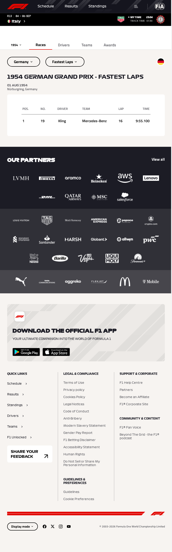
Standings (97, 6)
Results (71, 6)
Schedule (46, 6)
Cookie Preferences (78, 499)
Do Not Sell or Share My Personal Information (81, 463)
